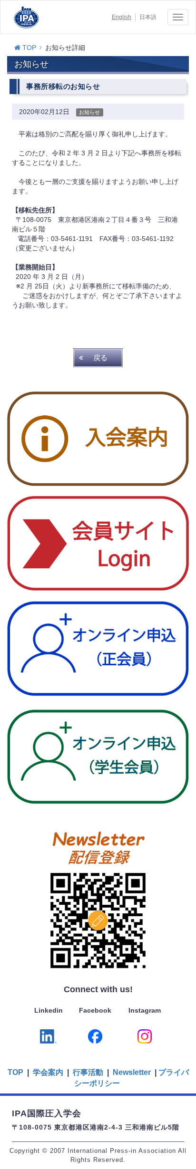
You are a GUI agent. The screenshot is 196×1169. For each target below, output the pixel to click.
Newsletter (131, 1072)
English (121, 17)
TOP (28, 47)
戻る (100, 358)
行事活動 (88, 1072)
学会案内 (48, 1072)
